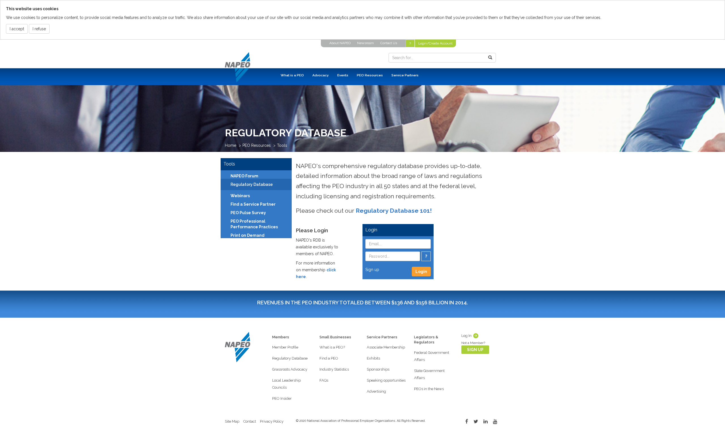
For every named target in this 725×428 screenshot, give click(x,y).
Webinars (240, 195)
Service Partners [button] (405, 75)
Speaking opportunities (386, 380)
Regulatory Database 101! (394, 210)
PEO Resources (256, 145)
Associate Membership (386, 347)
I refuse (39, 29)
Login (421, 271)
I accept (17, 29)
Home (230, 145)
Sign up (372, 269)
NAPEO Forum (244, 176)
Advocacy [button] (320, 75)
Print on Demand (248, 235)
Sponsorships (378, 369)
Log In (466, 336)
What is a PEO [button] (292, 75)
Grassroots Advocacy (289, 369)
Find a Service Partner (253, 204)
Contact (249, 421)
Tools (282, 145)
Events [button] (342, 75)
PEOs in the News (429, 389)
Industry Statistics (334, 369)
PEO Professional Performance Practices (254, 224)
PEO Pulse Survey (248, 212)
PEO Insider (282, 398)
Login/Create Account (435, 43)
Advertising (376, 391)
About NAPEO (340, 43)
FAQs (323, 380)
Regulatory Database (290, 358)
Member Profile (285, 347)
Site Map (232, 421)
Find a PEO (328, 358)
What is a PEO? (332, 347)
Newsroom (365, 43)
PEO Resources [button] (370, 75)
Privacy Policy (271, 421)
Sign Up (475, 349)
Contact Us (388, 43)
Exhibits (373, 358)
